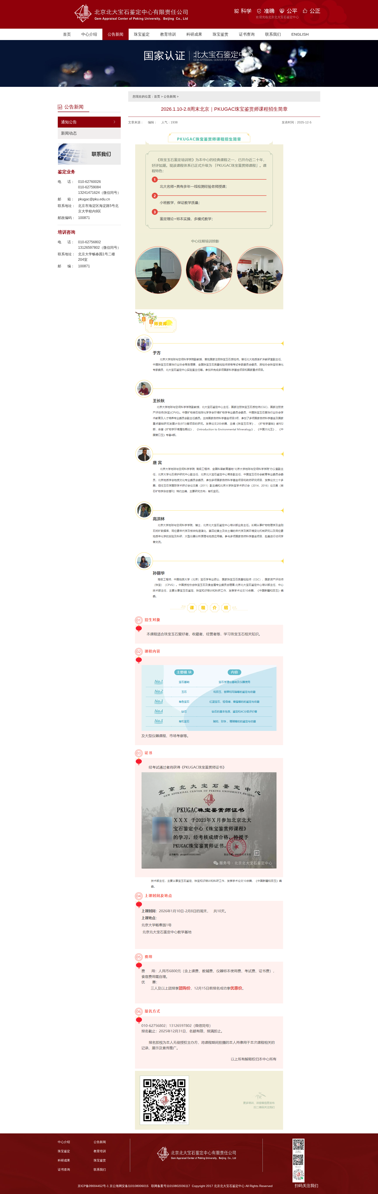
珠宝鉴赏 (220, 34)
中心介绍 (89, 34)
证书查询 (247, 34)
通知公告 (69, 122)
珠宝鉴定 (142, 34)
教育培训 (168, 34)
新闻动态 (69, 133)
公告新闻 (115, 34)
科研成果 (194, 34)
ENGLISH (300, 34)
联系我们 (273, 34)
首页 (67, 34)
